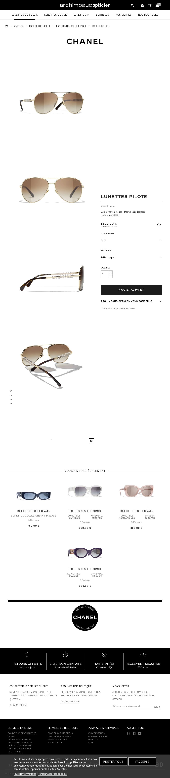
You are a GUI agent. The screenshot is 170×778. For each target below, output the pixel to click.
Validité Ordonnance (20, 749)
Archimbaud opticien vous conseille (127, 301)
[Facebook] (134, 734)
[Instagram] (128, 734)
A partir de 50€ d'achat (65, 667)
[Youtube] (139, 734)
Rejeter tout (113, 762)
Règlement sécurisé (143, 663)
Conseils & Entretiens (60, 733)
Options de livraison (19, 739)
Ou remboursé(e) (104, 667)
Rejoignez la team (97, 736)
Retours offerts (27, 663)
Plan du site (14, 752)
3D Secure (143, 667)
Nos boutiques (70, 701)
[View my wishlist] (149, 5)
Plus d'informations (25, 773)
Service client (18, 705)
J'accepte (142, 762)
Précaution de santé (19, 745)
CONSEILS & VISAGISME (59, 736)
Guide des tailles (57, 739)
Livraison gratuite (66, 663)
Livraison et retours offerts (118, 309)
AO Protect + (55, 742)
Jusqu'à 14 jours (27, 667)
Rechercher (132, 5)
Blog (90, 742)
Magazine (92, 739)
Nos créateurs (96, 733)
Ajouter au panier (131, 290)
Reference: (106, 215)
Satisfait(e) (104, 663)
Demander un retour (20, 742)
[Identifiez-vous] (142, 5)
